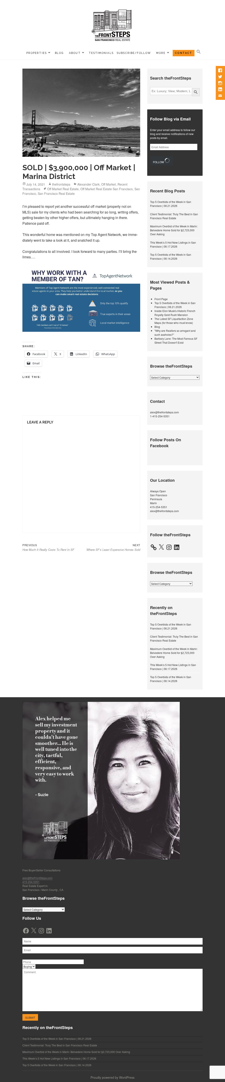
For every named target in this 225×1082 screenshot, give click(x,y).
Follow (159, 162)
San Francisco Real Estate (56, 193)
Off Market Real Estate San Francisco (106, 189)
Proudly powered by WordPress (112, 1077)
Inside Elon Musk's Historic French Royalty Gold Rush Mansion (174, 313)
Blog (59, 53)
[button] (198, 51)
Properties (36, 53)
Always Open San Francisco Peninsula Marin (158, 497)
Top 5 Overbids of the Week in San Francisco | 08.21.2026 (170, 204)
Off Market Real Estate (63, 189)
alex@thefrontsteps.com (164, 412)
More (160, 53)
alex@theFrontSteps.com (37, 878)
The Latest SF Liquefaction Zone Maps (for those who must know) (173, 321)
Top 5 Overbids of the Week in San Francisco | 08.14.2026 (170, 256)
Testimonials (101, 53)
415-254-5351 (158, 507)
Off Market (108, 184)
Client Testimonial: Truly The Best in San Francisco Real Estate (174, 216)
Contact (183, 53)
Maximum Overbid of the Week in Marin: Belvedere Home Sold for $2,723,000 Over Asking (174, 230)
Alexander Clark (88, 184)
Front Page (161, 299)
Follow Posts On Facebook (165, 443)
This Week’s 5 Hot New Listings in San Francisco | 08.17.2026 (173, 244)
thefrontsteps (61, 184)
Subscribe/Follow (134, 53)
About (74, 53)
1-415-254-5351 (160, 416)
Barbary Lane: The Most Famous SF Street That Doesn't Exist (175, 340)
